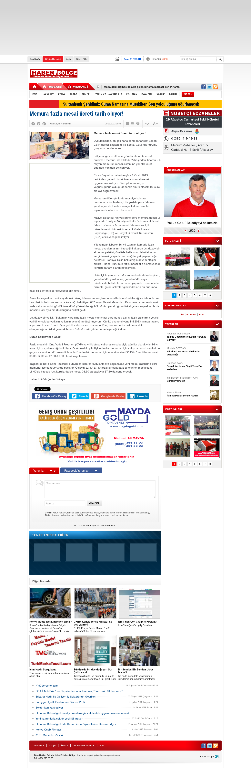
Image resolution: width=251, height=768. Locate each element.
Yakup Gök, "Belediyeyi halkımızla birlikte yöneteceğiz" (192, 224)
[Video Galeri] (78, 86)
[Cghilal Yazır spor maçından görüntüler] (178, 279)
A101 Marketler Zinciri (49, 735)
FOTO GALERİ (173, 240)
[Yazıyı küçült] (147, 123)
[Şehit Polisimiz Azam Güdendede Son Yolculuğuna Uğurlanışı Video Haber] (206, 448)
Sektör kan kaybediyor (49, 707)
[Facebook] (33, 123)
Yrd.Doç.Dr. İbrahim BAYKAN (182, 379)
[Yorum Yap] (128, 123)
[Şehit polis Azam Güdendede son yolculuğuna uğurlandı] (206, 257)
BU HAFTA (191, 314)
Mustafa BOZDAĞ (183, 351)
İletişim (64, 745)
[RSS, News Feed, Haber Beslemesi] (215, 86)
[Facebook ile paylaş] (203, 86)
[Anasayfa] (34, 86)
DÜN (182, 314)
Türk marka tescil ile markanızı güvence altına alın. (50, 673)
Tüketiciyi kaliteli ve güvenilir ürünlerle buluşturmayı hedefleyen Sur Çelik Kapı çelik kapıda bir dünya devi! (95, 674)
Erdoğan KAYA (184, 366)
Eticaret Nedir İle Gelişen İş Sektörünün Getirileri (65, 696)
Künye (52, 745)
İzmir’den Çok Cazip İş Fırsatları (137, 623)
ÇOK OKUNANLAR (175, 305)
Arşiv (68, 59)
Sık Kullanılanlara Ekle (83, 745)
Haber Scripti (207, 756)
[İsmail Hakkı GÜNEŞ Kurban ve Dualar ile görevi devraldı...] (178, 425)
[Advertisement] (117, 27)
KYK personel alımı (47, 685)
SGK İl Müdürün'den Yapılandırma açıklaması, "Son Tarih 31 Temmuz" (79, 691)
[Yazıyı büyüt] (155, 123)
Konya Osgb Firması (48, 729)
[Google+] (44, 123)
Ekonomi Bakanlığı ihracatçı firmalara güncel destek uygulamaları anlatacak (82, 713)
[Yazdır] (138, 123)
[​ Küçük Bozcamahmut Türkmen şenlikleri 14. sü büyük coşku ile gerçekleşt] (178, 257)
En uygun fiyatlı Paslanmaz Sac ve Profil (60, 702)
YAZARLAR (171, 324)
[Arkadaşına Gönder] (133, 123)
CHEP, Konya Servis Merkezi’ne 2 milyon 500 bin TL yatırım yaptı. (93, 626)
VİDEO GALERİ (173, 409)
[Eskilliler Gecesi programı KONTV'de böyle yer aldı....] (206, 425)
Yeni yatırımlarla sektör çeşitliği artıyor (59, 718)
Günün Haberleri (53, 59)
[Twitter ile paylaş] (209, 86)
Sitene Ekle (81, 59)
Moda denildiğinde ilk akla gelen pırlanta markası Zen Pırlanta (141, 86)
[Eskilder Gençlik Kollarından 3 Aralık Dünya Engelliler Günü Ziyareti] (178, 448)
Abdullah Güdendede (186, 336)
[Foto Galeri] (53, 86)
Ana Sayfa (35, 59)
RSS (102, 745)
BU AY (202, 314)
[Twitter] (38, 123)
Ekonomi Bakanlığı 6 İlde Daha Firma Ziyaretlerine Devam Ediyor (75, 724)
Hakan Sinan (182, 394)
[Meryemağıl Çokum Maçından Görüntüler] (206, 279)
